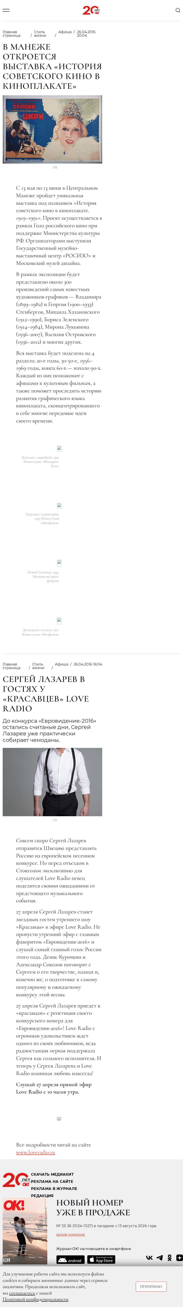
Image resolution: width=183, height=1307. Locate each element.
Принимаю (151, 1286)
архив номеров (70, 1235)
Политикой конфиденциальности (35, 1299)
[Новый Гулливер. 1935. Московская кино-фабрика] (59, 563)
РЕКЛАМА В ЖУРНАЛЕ (54, 1189)
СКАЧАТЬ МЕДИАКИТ (52, 1174)
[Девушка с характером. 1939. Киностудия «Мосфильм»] (59, 506)
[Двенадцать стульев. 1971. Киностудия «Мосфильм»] (59, 621)
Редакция (42, 1196)
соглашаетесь (22, 1293)
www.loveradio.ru (35, 1152)
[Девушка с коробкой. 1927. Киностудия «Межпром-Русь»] (59, 449)
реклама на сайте (52, 1181)
